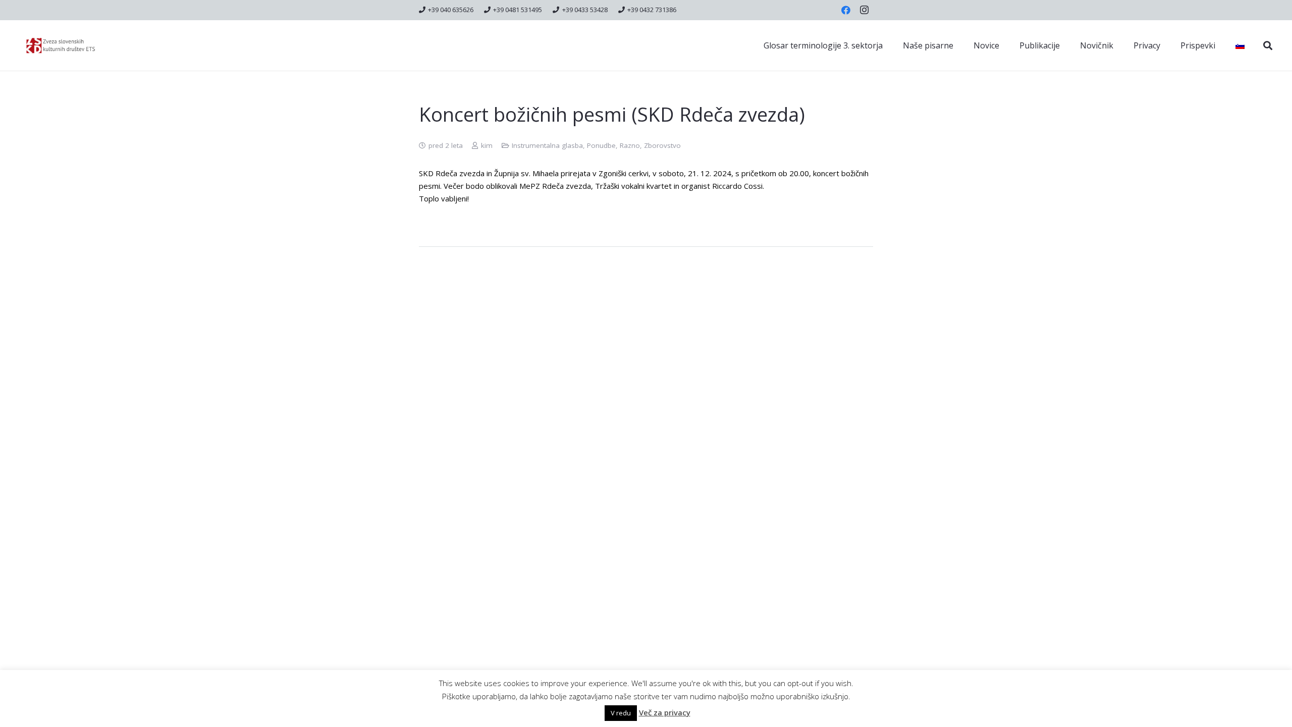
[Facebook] (846, 10)
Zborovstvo (662, 145)
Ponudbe (601, 145)
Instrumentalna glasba (547, 145)
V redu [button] (621, 712)
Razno (630, 145)
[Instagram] (864, 10)
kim (487, 145)
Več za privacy (664, 712)
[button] (1268, 45)
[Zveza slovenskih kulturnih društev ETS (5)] (65, 46)
